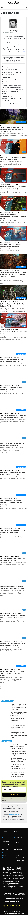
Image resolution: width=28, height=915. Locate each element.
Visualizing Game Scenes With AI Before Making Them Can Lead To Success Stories (12, 129)
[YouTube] (13, 904)
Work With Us (20, 858)
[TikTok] (19, 904)
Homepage (6, 841)
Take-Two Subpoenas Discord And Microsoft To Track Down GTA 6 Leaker (18, 708)
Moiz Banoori (13, 30)
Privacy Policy (19, 833)
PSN (15, 53)
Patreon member (14, 812)
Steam (23, 51)
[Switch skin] (26, 7)
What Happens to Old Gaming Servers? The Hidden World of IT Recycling (11, 503)
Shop (4, 853)
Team (4, 835)
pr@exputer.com (18, 896)
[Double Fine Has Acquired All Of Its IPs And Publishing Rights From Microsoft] (5, 741)
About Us (6, 833)
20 (20, 686)
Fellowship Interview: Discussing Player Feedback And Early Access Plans (18, 754)
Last (14, 689)
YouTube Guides (20, 855)
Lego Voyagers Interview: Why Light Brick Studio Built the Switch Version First (18, 769)
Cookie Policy (19, 835)
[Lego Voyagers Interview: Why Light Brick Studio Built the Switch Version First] (5, 769)
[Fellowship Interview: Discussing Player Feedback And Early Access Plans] (5, 755)
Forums (18, 850)
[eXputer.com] (14, 2)
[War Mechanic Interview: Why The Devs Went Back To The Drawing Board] (5, 748)
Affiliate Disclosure (19, 840)
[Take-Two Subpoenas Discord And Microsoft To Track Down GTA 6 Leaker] (5, 709)
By (2, 125)
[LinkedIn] (10, 904)
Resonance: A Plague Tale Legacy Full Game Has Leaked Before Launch (17, 721)
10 (16, 686)
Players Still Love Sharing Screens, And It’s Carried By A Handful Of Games (12, 673)
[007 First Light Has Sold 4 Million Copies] (5, 715)
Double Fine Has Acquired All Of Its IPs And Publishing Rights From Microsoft (18, 741)
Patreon (5, 855)
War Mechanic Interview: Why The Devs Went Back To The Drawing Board (18, 747)
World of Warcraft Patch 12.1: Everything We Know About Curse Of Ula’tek (13, 217)
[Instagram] (16, 904)
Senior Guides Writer (8, 32)
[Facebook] (4, 904)
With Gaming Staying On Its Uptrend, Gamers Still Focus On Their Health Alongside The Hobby (13, 274)
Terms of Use (19, 837)
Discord (18, 853)
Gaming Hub (6, 850)
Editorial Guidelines (6, 838)
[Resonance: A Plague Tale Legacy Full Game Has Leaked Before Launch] (5, 722)
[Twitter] (7, 904)
